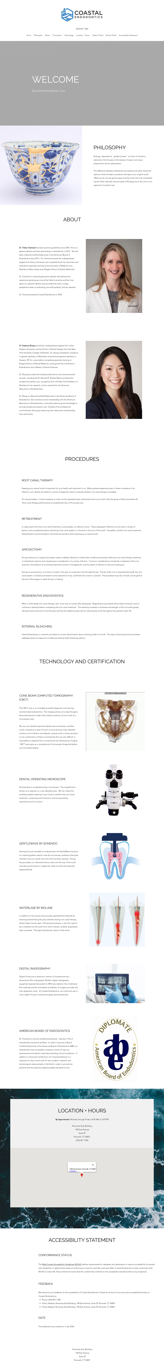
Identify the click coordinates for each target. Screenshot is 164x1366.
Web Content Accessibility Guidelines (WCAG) (62, 1264)
